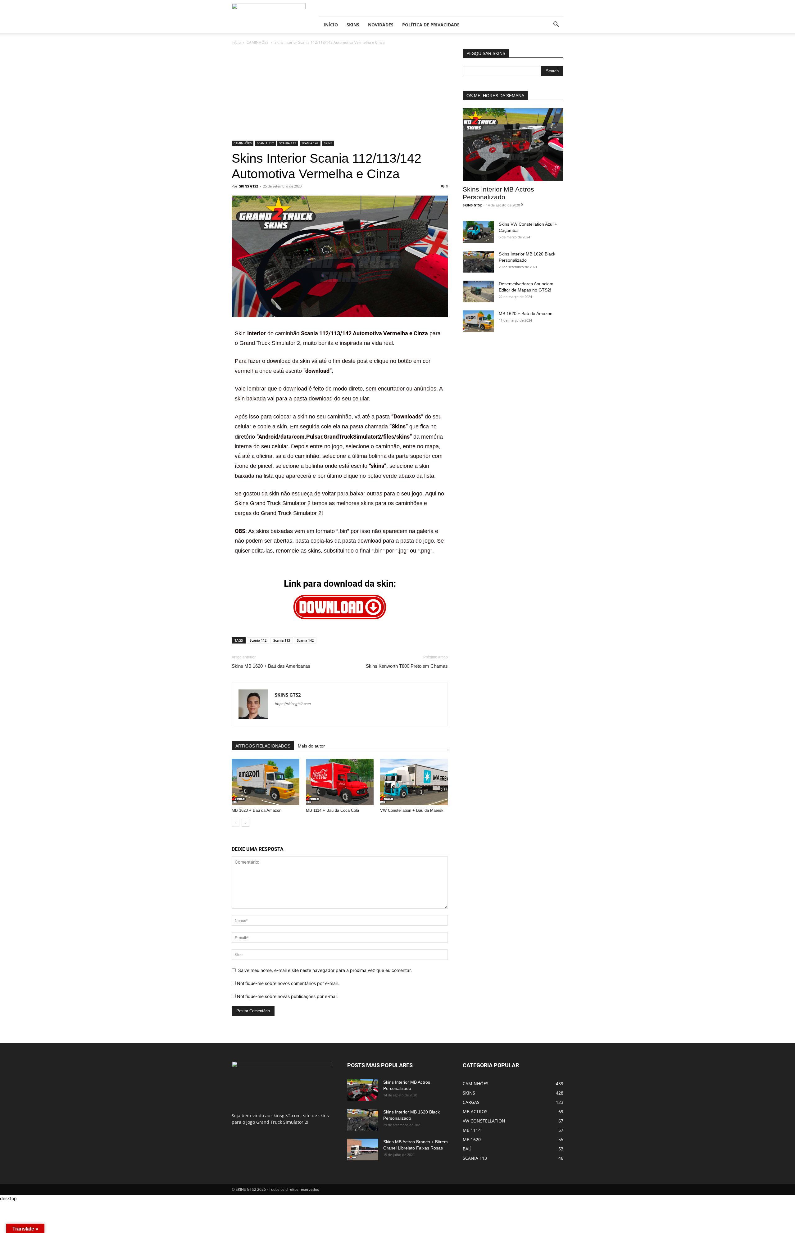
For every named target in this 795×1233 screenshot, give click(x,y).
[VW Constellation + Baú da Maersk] (414, 782)
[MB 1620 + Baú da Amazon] (265, 782)
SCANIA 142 (310, 143)
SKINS (353, 25)
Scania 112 (258, 640)
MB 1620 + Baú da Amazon (256, 810)
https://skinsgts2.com (293, 704)
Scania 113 (281, 640)
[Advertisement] (340, 94)
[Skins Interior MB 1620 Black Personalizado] (478, 262)
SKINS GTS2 (248, 186)
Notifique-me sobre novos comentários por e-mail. (288, 983)
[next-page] (245, 823)
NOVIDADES (380, 25)
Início (236, 42)
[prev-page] (235, 823)
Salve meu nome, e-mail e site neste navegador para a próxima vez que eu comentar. (325, 970)
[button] (555, 25)
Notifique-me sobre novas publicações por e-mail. (287, 996)
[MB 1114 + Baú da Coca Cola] (340, 782)
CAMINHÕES (258, 42)
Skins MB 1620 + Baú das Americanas (271, 666)
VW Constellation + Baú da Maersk (411, 810)
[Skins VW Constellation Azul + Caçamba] (478, 232)
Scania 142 (305, 640)
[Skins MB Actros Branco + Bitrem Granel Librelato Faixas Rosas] (362, 1149)
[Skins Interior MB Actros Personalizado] (513, 144)
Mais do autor (311, 745)
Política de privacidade (431, 25)
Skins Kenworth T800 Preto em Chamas (407, 666)
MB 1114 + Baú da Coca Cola (332, 810)
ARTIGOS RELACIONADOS (262, 745)
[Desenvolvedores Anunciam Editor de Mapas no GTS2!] (478, 291)
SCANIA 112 (265, 143)
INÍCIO (331, 25)
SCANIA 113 (287, 143)
